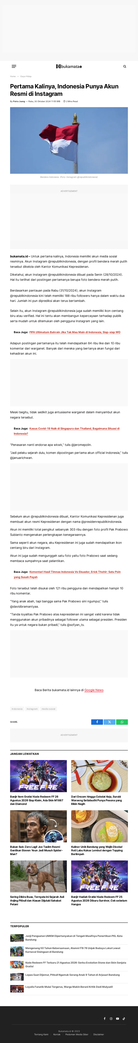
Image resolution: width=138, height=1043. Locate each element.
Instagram (32, 709)
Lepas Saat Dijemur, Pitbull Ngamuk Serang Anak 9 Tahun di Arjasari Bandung (72, 974)
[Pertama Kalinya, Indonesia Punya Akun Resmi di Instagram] (69, 140)
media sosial (48, 709)
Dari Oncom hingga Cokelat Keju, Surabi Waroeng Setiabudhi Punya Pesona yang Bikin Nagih (96, 800)
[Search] (124, 66)
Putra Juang (19, 101)
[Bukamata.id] (69, 66)
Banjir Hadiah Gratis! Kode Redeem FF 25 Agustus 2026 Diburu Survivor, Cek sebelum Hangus (99, 900)
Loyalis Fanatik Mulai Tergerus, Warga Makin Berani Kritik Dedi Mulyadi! (69, 986)
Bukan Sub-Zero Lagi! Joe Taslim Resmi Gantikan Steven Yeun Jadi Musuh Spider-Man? (36, 850)
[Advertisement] (69, 28)
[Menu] (14, 66)
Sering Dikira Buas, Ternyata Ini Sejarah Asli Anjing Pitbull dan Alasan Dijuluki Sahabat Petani (37, 900)
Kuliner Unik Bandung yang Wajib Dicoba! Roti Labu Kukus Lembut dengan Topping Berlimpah (97, 850)
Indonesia (17, 709)
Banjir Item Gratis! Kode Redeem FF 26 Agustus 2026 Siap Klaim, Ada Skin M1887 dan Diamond (36, 800)
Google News (94, 690)
